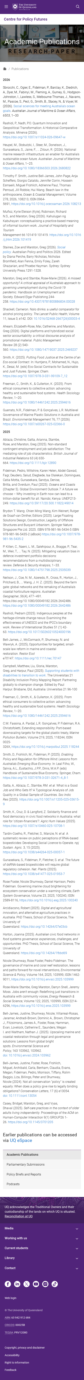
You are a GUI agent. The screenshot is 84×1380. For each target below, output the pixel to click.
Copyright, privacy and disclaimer (25, 1347)
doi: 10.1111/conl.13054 (20, 1096)
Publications (20, 69)
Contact (10, 1268)
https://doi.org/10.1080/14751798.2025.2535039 (37, 570)
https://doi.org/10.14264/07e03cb (44, 926)
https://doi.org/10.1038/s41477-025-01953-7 (34, 874)
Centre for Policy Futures (25, 19)
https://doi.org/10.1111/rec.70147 (38, 658)
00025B (20, 1324)
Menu (6, 7)
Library (10, 1258)
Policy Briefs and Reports (24, 1174)
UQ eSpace (21, 1140)
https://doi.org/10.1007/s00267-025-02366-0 (34, 424)
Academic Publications (22, 1154)
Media (9, 1228)
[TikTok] (55, 1284)
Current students (16, 1248)
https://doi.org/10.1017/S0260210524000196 (39, 632)
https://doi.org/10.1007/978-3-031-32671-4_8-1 (35, 778)
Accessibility (12, 1355)
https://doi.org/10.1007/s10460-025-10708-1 (34, 826)
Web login (10, 1298)
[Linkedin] (17, 1284)
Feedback (10, 1369)
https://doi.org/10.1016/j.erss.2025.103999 (41, 1006)
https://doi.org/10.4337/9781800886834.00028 (42, 301)
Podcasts (13, 1184)
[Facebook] (8, 1284)
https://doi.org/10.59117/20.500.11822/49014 (41, 503)
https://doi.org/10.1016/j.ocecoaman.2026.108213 (46, 204)
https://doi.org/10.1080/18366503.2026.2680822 (37, 168)
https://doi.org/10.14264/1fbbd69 (44, 953)
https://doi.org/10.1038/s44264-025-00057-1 (34, 852)
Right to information (17, 1362)
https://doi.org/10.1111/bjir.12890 (33, 463)
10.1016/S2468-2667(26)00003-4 (57, 318)
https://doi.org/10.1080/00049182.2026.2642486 (37, 605)
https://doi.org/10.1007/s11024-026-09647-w (34, 137)
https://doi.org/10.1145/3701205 (30, 1122)
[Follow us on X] (26, 1284)
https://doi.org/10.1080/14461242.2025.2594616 (37, 402)
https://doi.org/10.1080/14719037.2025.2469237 (44, 349)
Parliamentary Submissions (26, 1164)
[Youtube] (36, 1284)
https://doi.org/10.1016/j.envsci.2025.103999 (42, 979)
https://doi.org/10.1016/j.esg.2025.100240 (48, 900)
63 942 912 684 (20, 1317)
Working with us (16, 1238)
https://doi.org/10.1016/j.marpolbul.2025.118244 (45, 747)
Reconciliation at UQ (19, 1216)
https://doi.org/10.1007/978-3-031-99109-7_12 (35, 376)
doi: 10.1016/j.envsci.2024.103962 (27, 1055)
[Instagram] (45, 1284)
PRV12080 (20, 1332)
